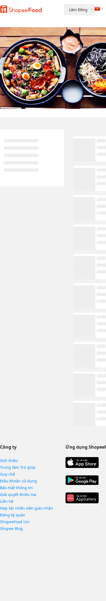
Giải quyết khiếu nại (18, 494)
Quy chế (7, 474)
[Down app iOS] (82, 462)
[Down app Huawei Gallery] (82, 497)
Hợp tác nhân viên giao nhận (26, 508)
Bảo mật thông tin (16, 487)
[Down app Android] (82, 480)
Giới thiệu (9, 460)
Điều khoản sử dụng (18, 480)
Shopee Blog (11, 528)
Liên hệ (6, 501)
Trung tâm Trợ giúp (18, 467)
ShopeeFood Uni (15, 521)
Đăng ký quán (12, 514)
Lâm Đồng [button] (78, 9)
